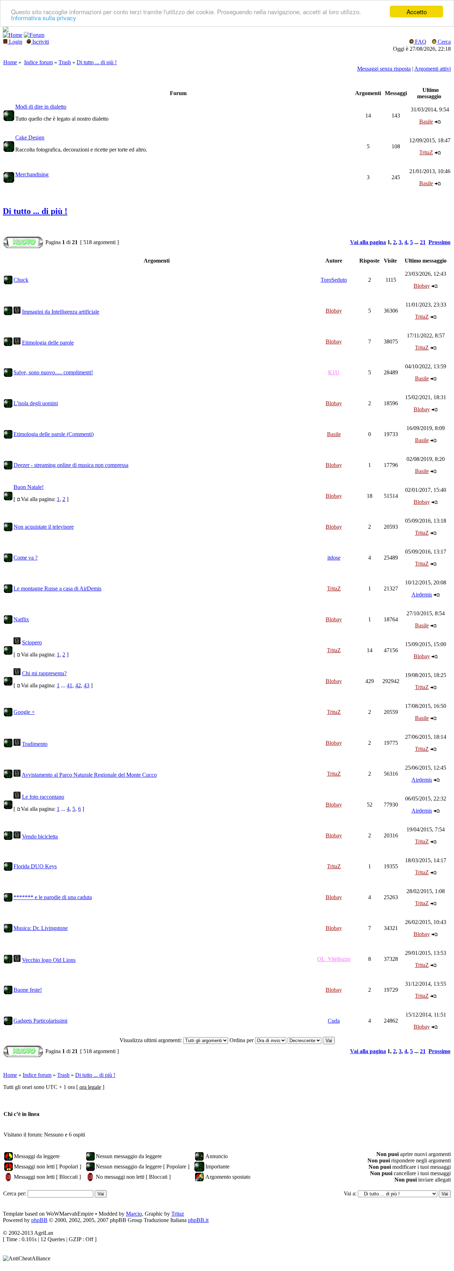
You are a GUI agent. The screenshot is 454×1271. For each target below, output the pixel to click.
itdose (333, 558)
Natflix (21, 619)
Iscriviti (40, 42)
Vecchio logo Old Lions (49, 960)
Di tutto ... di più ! (97, 62)
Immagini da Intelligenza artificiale (60, 312)
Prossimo (439, 242)
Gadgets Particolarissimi (40, 1021)
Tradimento (35, 744)
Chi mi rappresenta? (44, 673)
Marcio (134, 1214)
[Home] (6, 30)
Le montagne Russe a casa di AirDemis (57, 588)
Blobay (422, 286)
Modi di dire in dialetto (40, 107)
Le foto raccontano (43, 797)
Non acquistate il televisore (43, 527)
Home (10, 62)
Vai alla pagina (368, 242)
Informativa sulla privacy (43, 17)
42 (78, 685)
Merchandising (32, 174)
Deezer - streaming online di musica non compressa (70, 465)
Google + (24, 712)
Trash (65, 62)
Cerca (443, 42)
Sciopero (32, 642)
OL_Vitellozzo (333, 959)
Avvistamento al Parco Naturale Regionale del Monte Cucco (89, 775)
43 (86, 685)
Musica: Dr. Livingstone (40, 928)
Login (14, 42)
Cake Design (29, 137)
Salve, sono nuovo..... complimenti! (53, 372)
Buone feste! (27, 990)
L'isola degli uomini (35, 403)
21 (423, 242)
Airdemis (421, 595)
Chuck (20, 280)
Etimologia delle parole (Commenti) (53, 434)
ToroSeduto (334, 280)
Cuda (334, 1021)
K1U (333, 372)
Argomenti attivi (432, 69)
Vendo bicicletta (40, 836)
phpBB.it (198, 1220)
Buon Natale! (28, 487)
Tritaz (177, 1214)
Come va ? (25, 558)
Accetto (416, 11)
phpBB (39, 1220)
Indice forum (38, 62)
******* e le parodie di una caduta (52, 897)
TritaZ (426, 152)
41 (69, 685)
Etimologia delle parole (48, 343)
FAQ (420, 42)
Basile (426, 122)
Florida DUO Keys (35, 866)
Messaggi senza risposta (384, 69)
